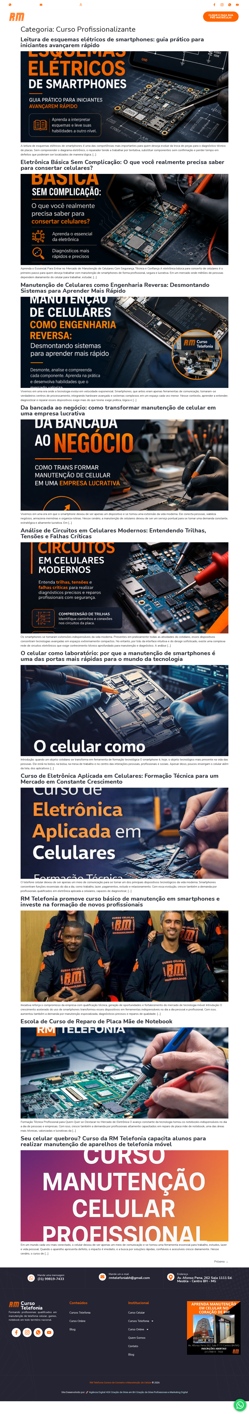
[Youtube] (237, 5)
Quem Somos (151, 15)
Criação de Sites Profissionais (152, 1392)
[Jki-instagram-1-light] (222, 5)
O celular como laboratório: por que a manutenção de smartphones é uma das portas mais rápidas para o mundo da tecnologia (118, 656)
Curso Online (123, 15)
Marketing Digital (179, 1392)
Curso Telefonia (35, 17)
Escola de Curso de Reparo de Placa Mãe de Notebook (96, 1021)
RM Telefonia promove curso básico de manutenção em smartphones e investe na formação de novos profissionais (120, 902)
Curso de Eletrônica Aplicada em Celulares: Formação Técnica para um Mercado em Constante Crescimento (120, 779)
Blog (188, 15)
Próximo (221, 1262)
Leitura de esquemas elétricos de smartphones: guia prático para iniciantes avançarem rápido (112, 42)
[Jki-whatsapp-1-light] (230, 5)
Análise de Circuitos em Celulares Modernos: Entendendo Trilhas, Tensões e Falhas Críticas (113, 533)
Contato (173, 15)
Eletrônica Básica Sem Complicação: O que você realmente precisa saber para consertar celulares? (122, 165)
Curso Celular (66, 15)
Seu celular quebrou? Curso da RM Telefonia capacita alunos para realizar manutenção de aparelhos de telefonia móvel (113, 1141)
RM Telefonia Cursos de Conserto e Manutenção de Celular (120, 1382)
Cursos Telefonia (92, 15)
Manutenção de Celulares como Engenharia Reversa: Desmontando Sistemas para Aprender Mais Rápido (115, 288)
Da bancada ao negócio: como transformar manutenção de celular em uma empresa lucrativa (118, 410)
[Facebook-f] (214, 5)
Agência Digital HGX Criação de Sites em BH (112, 1392)
